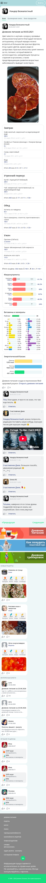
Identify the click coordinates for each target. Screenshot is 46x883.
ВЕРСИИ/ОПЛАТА (9, 847)
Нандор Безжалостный (21, 11)
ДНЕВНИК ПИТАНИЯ (10, 817)
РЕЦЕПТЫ (7, 821)
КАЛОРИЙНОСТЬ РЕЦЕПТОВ (12, 837)
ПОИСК (6, 829)
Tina (5, 399)
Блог (4, 18)
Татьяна (6, 504)
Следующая (37, 522)
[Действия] (42, 394)
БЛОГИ (6, 825)
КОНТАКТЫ (18, 851)
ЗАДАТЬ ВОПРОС (9, 851)
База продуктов (30, 18)
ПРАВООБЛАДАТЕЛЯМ (10, 841)
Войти (41, 3)
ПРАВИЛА (16, 855)
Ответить (12, 406)
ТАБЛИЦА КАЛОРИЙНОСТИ (12, 833)
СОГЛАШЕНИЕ (8, 855)
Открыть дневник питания (31, 383)
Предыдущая (9, 522)
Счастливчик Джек (17, 411)
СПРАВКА (6, 845)
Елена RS (13, 480)
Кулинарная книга (15, 18)
